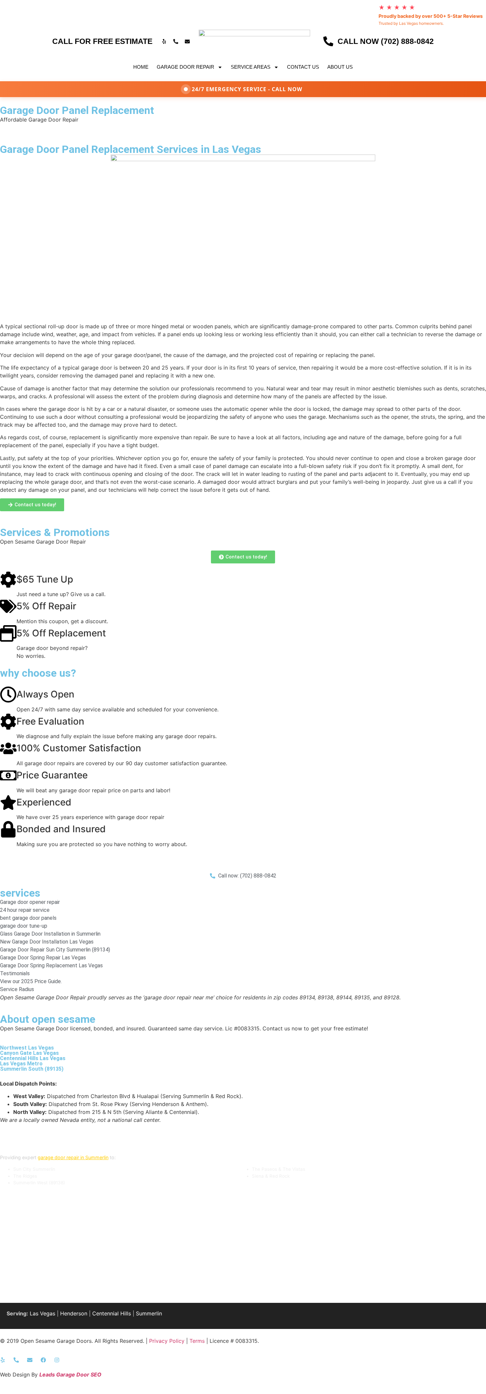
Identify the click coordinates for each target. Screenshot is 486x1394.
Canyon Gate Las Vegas (29, 1053)
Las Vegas (42, 1313)
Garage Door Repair (185, 67)
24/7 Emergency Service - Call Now (247, 89)
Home (140, 67)
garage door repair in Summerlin (73, 1157)
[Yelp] (164, 41)
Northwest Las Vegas (27, 1048)
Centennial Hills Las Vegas (32, 1058)
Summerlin (149, 1313)
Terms (197, 1341)
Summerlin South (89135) (31, 1069)
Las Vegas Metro (21, 1063)
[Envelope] (187, 41)
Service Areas (250, 67)
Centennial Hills (111, 1313)
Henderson (73, 1313)
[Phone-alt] (176, 41)
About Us (340, 67)
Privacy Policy (166, 1341)
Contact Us (303, 67)
